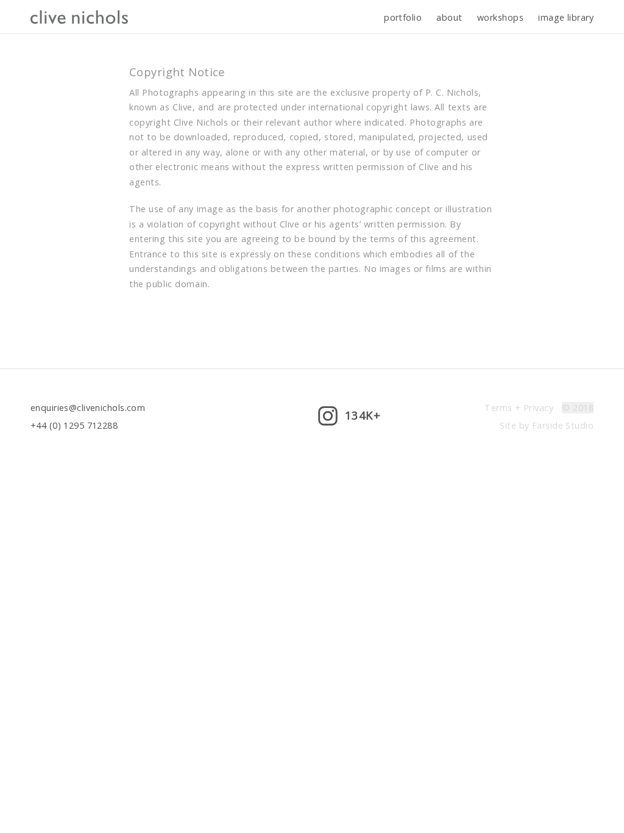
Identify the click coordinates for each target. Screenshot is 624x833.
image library (566, 17)
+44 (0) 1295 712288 (74, 425)
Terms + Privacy (518, 407)
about (449, 17)
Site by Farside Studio (547, 425)
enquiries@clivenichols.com (87, 407)
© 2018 (578, 407)
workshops (500, 17)
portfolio (403, 17)
